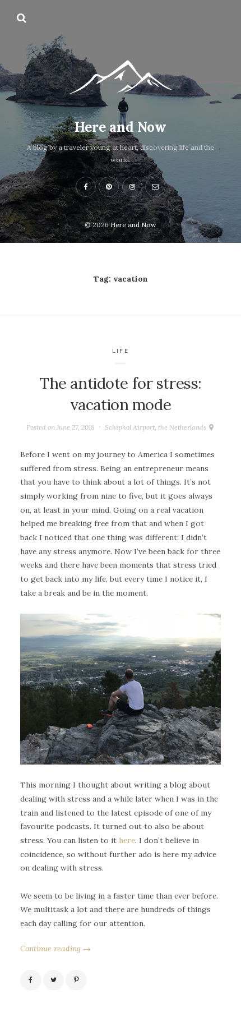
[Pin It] (76, 980)
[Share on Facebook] (30, 980)
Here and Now (120, 127)
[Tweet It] (53, 980)
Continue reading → (55, 948)
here (127, 840)
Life (120, 351)
